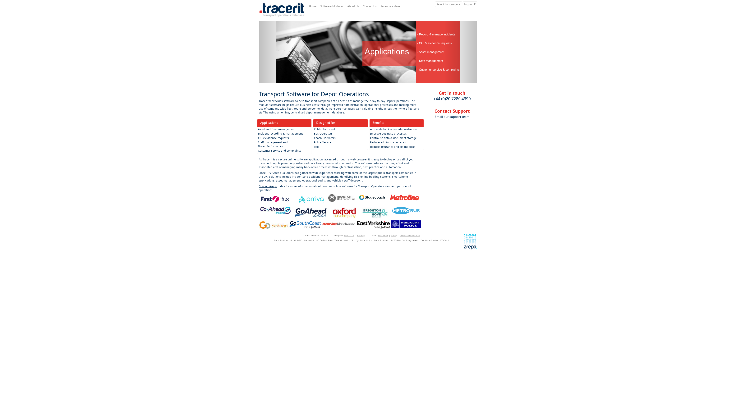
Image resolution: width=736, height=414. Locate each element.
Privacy (394, 235)
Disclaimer (383, 235)
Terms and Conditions (410, 235)
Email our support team (452, 116)
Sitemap (361, 235)
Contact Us (370, 6)
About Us (353, 6)
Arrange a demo (390, 6)
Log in (468, 4)
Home (312, 6)
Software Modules (331, 6)
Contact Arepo (268, 186)
